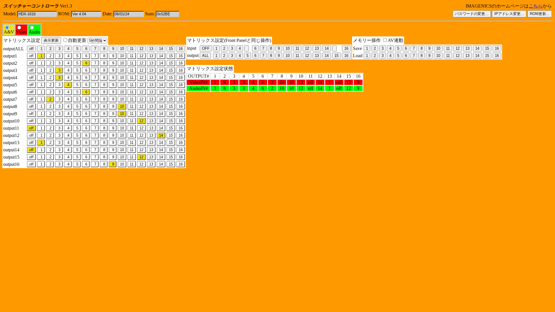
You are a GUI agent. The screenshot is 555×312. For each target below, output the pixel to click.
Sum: (150, 13)
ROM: (64, 13)
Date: (107, 13)
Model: (9, 13)
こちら (536, 5)
